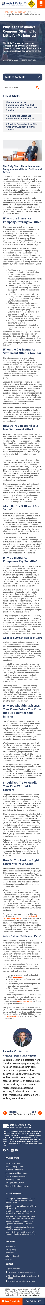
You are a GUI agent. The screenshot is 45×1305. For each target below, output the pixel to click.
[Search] (37, 87)
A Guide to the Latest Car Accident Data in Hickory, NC (20, 117)
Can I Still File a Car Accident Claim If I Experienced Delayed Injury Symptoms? (21, 1233)
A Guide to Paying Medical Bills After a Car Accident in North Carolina (21, 127)
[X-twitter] (8, 1150)
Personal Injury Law (18, 12)
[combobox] (18, 87)
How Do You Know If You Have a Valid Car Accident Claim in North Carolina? (20, 1217)
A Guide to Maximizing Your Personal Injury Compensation (20, 1228)
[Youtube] (16, 1150)
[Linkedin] (12, 1150)
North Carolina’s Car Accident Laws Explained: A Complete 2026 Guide (19, 1223)
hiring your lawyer (24, 1001)
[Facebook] (4, 1150)
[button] (39, 77)
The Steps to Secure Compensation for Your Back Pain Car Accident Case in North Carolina (22, 106)
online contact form (11, 1016)
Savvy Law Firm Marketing (29, 1295)
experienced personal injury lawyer (20, 917)
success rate (18, 977)
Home (5, 12)
